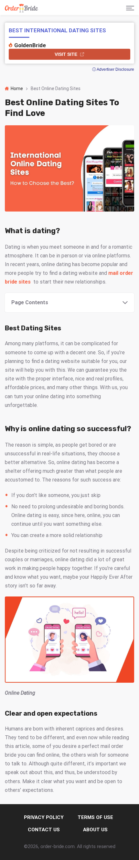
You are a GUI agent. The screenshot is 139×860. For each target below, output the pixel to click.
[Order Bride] (21, 8)
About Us (95, 830)
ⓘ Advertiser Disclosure (113, 69)
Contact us (44, 830)
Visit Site (66, 54)
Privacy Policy (44, 817)
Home (17, 88)
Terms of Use (95, 817)
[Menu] (130, 8)
